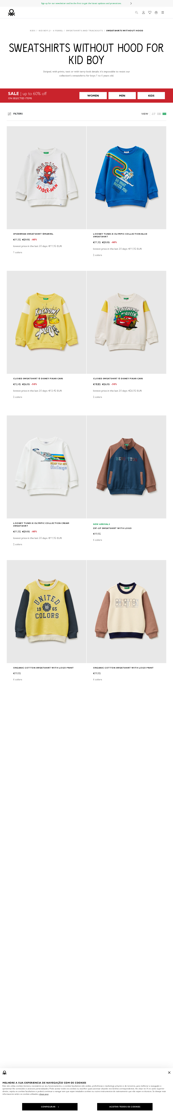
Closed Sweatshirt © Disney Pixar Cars (38, 378)
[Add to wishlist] (12, 130)
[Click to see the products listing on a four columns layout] (159, 114)
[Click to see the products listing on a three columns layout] (164, 114)
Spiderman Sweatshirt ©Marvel (33, 234)
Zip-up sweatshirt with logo (112, 528)
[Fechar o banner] (169, 1072)
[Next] (131, 3)
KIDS (151, 95)
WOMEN (93, 95)
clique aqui (43, 1094)
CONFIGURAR (48, 1107)
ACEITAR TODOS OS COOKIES (124, 1107)
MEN (122, 95)
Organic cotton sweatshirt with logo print (43, 667)
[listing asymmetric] (153, 114)
